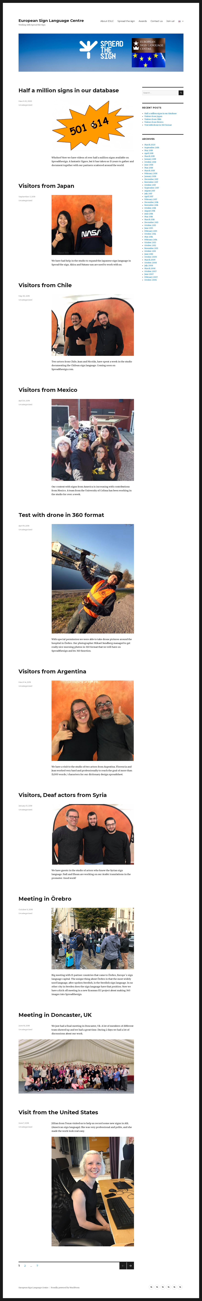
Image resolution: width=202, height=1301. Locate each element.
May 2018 (148, 168)
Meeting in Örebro (45, 898)
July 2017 (148, 193)
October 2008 (150, 263)
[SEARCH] (181, 92)
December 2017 (151, 179)
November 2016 (151, 205)
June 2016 (148, 214)
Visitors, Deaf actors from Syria (63, 795)
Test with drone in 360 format (61, 515)
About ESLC (107, 21)
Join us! (170, 21)
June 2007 (148, 274)
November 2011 (151, 248)
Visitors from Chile (45, 285)
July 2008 (148, 265)
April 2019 (148, 153)
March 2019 (149, 156)
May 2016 (148, 217)
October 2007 (150, 271)
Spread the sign (126, 21)
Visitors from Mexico (48, 389)
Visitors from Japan (46, 185)
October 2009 (150, 257)
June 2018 (148, 165)
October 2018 (150, 162)
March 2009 (149, 260)
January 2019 (150, 159)
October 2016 (150, 208)
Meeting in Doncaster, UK (55, 1015)
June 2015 (148, 228)
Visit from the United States (58, 1112)
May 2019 (148, 150)
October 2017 (150, 185)
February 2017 (150, 199)
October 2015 (150, 225)
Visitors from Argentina (52, 671)
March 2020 (149, 145)
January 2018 (150, 176)
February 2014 (150, 240)
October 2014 (150, 234)
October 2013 (150, 242)
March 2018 (149, 170)
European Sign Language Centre (51, 20)
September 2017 (151, 188)
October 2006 (150, 280)
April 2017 (148, 196)
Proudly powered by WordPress (65, 1287)
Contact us (157, 21)
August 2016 (149, 211)
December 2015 (151, 222)
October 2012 (150, 245)
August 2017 (149, 191)
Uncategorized (25, 105)
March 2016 (149, 219)
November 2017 (151, 182)
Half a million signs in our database (69, 90)
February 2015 (150, 231)
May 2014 (148, 237)
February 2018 (150, 173)
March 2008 (149, 268)
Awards (143, 21)
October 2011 (150, 251)
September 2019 (151, 147)
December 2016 (151, 202)
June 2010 (148, 254)
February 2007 (151, 277)
